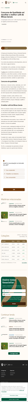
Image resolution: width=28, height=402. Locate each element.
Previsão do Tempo (4, 382)
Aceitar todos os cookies (14, 399)
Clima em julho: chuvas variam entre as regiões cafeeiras (17, 206)
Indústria (2, 376)
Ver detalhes (24, 262)
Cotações (11, 374)
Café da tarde (12, 372)
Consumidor (3, 374)
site (8, 64)
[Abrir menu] (2, 2)
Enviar (14, 304)
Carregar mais (14, 353)
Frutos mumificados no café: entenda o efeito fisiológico (17, 223)
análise (3, 72)
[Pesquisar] (25, 2)
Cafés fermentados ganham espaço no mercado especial (16, 329)
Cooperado (7, 7)
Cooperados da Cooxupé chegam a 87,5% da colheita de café (18, 215)
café (2, 194)
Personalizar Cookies (14, 395)
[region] (14, 392)
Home (2, 7)
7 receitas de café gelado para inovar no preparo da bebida (17, 337)
